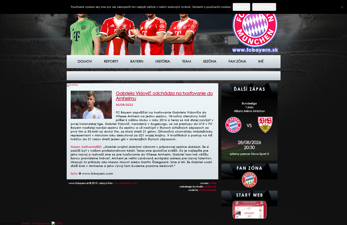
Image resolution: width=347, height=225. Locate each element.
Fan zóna (237, 61)
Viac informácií (264, 6)
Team (186, 61)
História (162, 61)
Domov (85, 61)
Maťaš (212, 183)
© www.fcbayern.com (96, 173)
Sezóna (209, 61)
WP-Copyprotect (41, 223)
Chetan (25, 223)
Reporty (111, 61)
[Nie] (342, 7)
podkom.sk (210, 186)
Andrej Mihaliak (207, 190)
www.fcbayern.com (125, 183)
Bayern (136, 61)
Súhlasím (241, 6)
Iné (260, 61)
